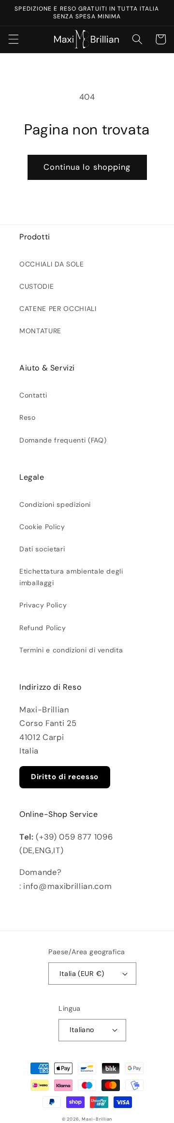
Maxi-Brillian (97, 1119)
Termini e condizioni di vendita (71, 650)
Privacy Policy (43, 605)
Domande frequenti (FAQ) (62, 440)
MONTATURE (40, 330)
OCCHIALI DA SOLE (51, 264)
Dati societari (42, 549)
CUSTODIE (36, 286)
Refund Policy (42, 627)
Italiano (82, 1029)
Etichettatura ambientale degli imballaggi (71, 577)
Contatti (33, 395)
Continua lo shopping (87, 167)
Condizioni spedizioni (55, 504)
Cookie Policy (42, 526)
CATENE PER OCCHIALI (58, 308)
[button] (13, 39)
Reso (27, 417)
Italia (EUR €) (81, 973)
